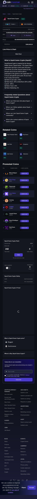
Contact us (23, 454)
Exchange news (8, 456)
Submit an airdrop (25, 398)
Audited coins (24, 425)
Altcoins (6, 463)
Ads (22, 409)
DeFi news (7, 447)
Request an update (26, 401)
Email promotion (25, 415)
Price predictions (9, 423)
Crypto (6, 472)
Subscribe (18, 379)
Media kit (23, 451)
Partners (23, 448)
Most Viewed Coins (9, 408)
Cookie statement (25, 468)
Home (4, 14)
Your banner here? (28, 8)
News (5, 441)
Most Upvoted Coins (9, 405)
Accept (31, 487)
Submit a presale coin (26, 395)
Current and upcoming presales (9, 398)
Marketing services (26, 412)
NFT (5, 466)
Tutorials (6, 469)
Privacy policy (24, 465)
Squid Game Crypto (17, 14)
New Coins (7, 402)
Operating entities (25, 474)
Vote (18, 255)
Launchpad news (9, 459)
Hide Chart (18, 54)
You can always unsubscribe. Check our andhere (17, 375)
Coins (9, 14)
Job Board (7, 430)
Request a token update (8, 415)
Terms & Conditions (26, 462)
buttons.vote (24, 173)
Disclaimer (23, 471)
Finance (6, 444)
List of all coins (8, 394)
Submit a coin (8, 411)
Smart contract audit (26, 422)
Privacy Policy (13, 376)
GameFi (6, 453)
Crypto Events (24, 441)
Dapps (6, 450)
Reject (24, 487)
